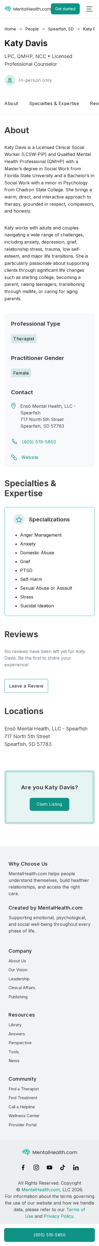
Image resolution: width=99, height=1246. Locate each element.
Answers (17, 1033)
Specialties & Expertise (54, 103)
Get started (65, 8)
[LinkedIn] (76, 1167)
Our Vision (18, 969)
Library (15, 1024)
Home (10, 29)
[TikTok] (62, 1167)
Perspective (20, 1042)
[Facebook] (23, 1167)
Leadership (19, 978)
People (32, 29)
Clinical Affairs (22, 987)
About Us (17, 960)
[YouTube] (49, 1167)
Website (30, 457)
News (14, 1060)
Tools (14, 1051)
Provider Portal (23, 1124)
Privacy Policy (58, 1216)
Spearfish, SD (61, 29)
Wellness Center (24, 1115)
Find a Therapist (24, 1088)
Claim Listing (49, 804)
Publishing (18, 996)
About (11, 103)
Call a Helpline (22, 1106)
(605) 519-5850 (39, 442)
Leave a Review (26, 686)
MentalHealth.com (40, 1189)
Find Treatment (23, 1097)
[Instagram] (36, 1167)
